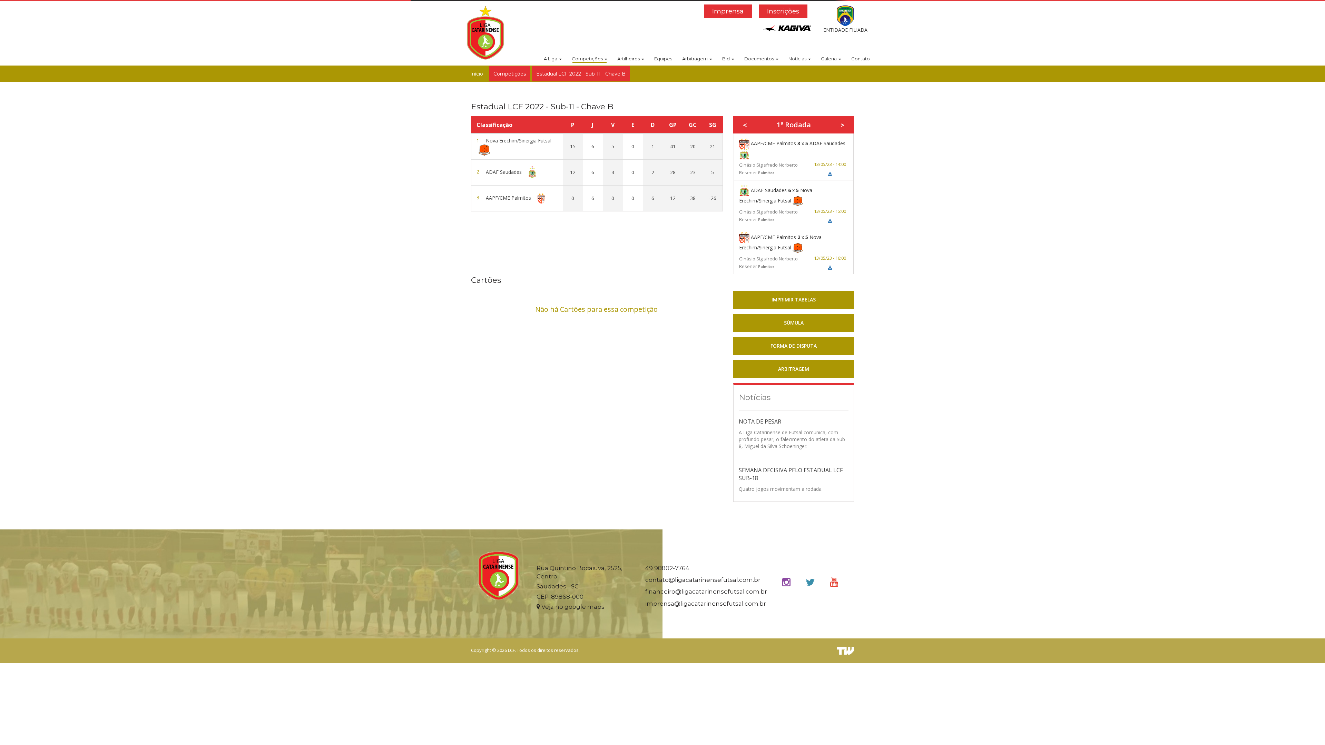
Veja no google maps (572, 606)
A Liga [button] (551, 58)
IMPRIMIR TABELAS (794, 299)
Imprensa (728, 11)
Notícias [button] (797, 58)
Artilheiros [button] (629, 58)
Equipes (663, 58)
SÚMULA (794, 322)
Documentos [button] (759, 58)
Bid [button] (726, 58)
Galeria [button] (829, 58)
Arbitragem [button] (695, 58)
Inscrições (783, 11)
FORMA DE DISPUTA (794, 345)
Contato (860, 58)
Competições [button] (588, 58)
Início (476, 74)
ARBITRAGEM (793, 369)
